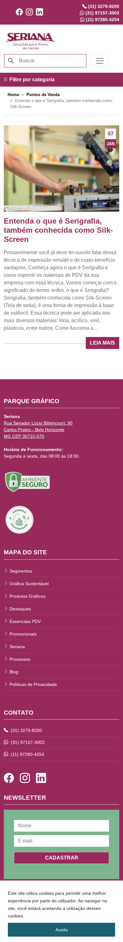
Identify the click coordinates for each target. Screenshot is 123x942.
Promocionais (23, 634)
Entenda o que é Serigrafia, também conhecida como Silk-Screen (58, 230)
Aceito (62, 929)
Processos (19, 659)
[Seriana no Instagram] (31, 12)
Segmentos (20, 571)
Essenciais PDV (25, 621)
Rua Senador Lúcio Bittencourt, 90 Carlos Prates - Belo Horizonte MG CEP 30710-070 (38, 429)
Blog (13, 671)
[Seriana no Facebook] (21, 12)
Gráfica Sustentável (29, 583)
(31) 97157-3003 (26, 742)
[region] (61, 911)
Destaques (20, 608)
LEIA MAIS (102, 342)
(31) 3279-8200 (25, 730)
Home (13, 94)
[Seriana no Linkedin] (41, 12)
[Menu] (99, 60)
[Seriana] (30, 40)
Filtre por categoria (31, 79)
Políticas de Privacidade (33, 684)
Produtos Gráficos (27, 596)
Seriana (17, 646)
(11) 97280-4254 (26, 754)
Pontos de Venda (43, 94)
